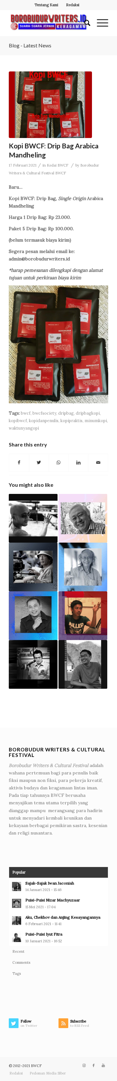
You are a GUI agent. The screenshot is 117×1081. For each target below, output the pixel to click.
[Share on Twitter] (39, 462)
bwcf (26, 413)
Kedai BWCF (57, 165)
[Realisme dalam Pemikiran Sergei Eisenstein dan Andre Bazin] (33, 518)
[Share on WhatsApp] (59, 462)
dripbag (66, 413)
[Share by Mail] (98, 462)
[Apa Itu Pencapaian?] (82, 664)
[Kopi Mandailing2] (50, 104)
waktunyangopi (24, 428)
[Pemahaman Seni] (82, 567)
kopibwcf (18, 420)
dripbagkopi (88, 413)
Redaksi (72, 5)
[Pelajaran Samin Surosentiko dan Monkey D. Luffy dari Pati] (33, 615)
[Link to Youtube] (103, 1065)
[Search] (84, 23)
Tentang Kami (46, 5)
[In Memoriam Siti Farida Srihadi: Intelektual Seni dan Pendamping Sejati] (82, 518)
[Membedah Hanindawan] (82, 615)
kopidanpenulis (43, 420)
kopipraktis (71, 420)
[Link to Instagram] (84, 1065)
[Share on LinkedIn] (78, 462)
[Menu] (99, 23)
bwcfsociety (44, 413)
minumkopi (95, 420)
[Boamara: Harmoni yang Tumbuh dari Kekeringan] (33, 567)
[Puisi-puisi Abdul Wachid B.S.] (33, 664)
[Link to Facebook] (93, 1065)
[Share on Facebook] (19, 462)
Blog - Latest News (30, 45)
